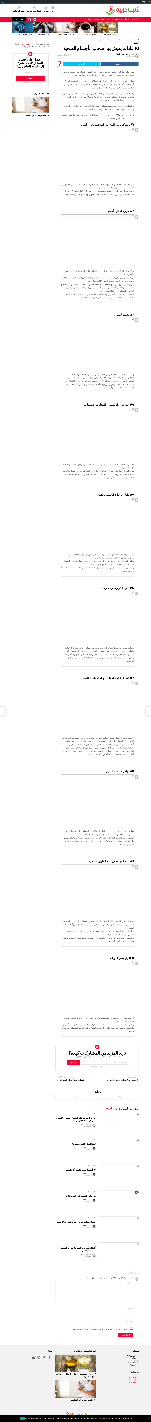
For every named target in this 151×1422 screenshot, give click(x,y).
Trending (136, 1192)
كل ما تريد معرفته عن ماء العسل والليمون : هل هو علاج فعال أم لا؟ (108, 34)
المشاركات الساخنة (34, 11)
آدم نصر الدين (25, 44)
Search (30, 19)
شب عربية (132, 1382)
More (62, 202)
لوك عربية (132, 1380)
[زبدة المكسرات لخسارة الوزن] (148, 711)
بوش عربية (132, 1377)
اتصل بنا (88, 19)
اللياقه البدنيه (131, 1363)
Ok (22, 1418)
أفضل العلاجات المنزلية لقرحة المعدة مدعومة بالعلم (78, 1249)
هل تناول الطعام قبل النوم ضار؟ (24, 34)
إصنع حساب (19, 19)
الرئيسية (135, 19)
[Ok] (148, 1419)
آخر (53, 11)
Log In (144, 2)
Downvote (75, 1097)
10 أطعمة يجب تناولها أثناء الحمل (66, 34)
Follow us (34, 19)
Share (136, 130)
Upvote (119, 1097)
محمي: (136, 24)
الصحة (109, 1108)
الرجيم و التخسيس (129, 1356)
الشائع (46, 11)
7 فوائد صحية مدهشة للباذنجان (45, 34)
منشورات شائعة (19, 11)
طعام (134, 1358)
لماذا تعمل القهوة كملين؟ (89, 34)
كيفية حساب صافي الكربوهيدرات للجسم (76, 1221)
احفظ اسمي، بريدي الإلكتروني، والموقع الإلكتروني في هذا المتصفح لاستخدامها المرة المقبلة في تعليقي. (102, 1329)
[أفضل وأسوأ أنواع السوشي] (2, 711)
